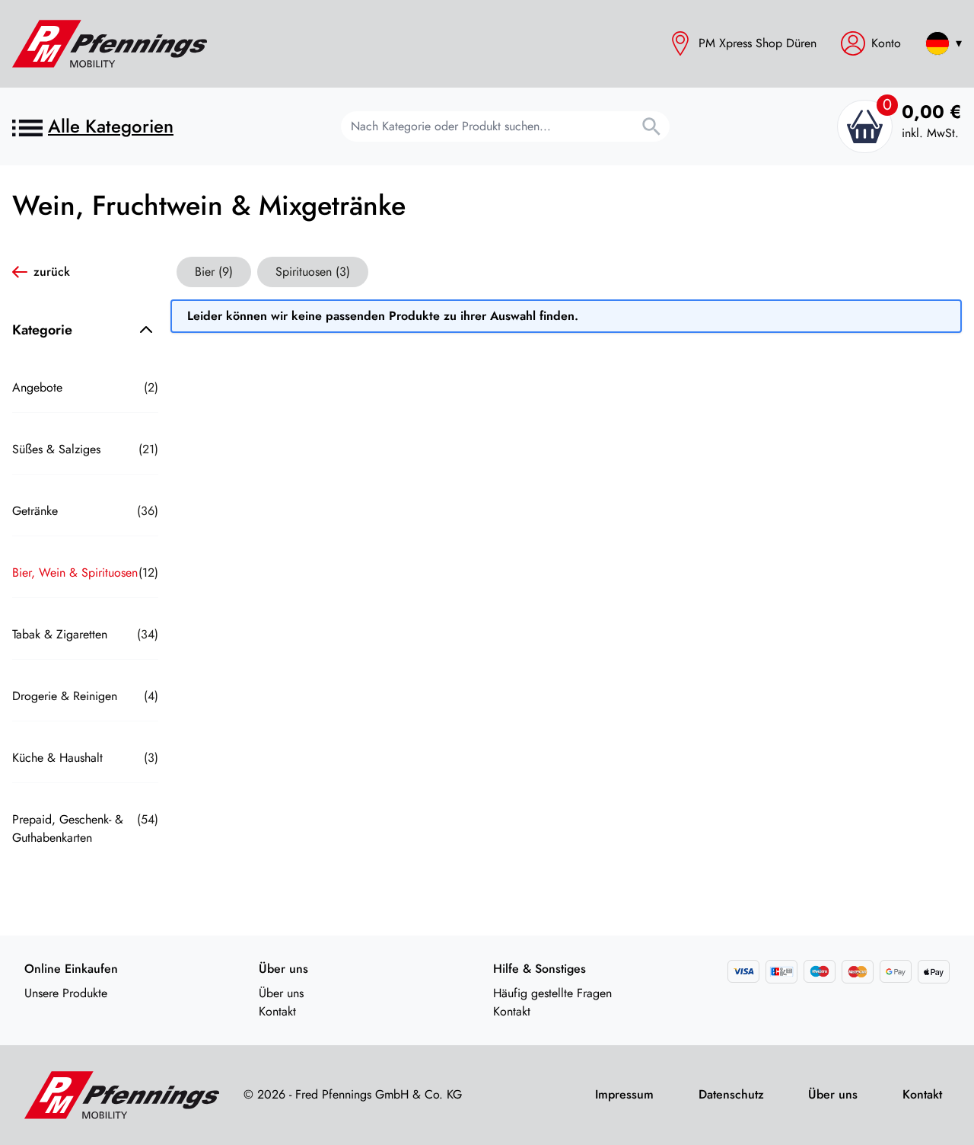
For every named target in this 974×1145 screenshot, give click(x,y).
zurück (51, 271)
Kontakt (277, 1011)
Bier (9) (214, 271)
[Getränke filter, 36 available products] (85, 539)
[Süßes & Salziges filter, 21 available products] (85, 478)
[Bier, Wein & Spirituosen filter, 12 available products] (85, 601)
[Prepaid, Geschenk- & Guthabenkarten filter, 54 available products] (85, 865)
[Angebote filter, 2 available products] (85, 416)
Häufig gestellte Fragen (552, 993)
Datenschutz (731, 1094)
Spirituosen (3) (312, 271)
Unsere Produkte (65, 993)
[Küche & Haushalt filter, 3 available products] (85, 786)
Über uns (281, 993)
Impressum (624, 1094)
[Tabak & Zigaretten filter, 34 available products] (85, 663)
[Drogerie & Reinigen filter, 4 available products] (85, 724)
